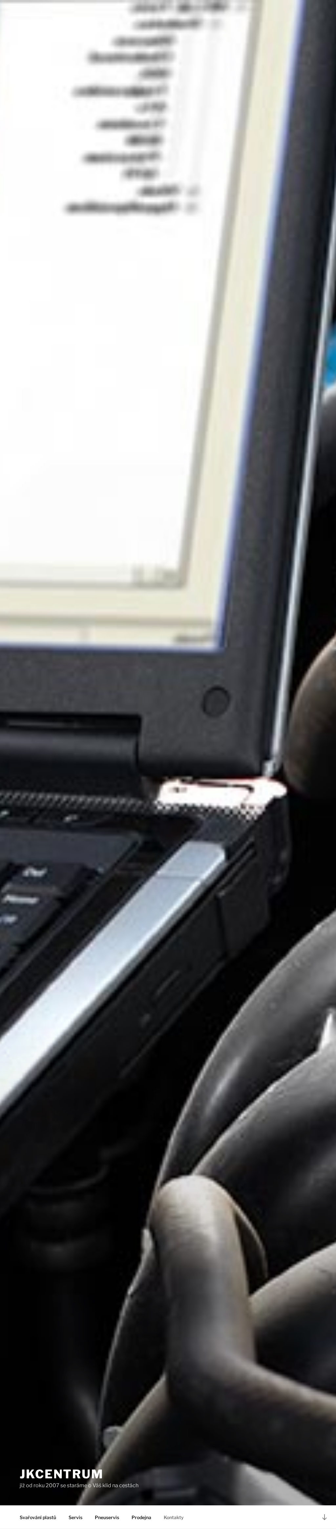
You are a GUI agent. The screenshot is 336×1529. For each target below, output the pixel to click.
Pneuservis (107, 1517)
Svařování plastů (38, 1517)
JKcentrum (62, 1474)
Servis (75, 1517)
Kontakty (174, 1517)
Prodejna (141, 1517)
